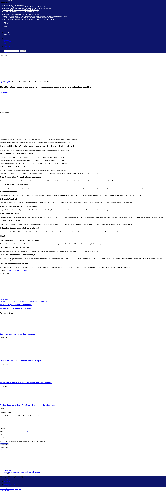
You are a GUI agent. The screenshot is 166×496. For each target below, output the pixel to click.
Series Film (6, 46)
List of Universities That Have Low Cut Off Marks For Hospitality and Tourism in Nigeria (28, 8)
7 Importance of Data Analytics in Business (17, 334)
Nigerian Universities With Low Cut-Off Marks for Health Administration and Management (28, 17)
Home (5, 37)
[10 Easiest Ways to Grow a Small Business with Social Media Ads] (13, 379)
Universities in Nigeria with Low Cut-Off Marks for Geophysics (21, 11)
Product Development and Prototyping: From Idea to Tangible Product (28, 405)
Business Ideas (8, 81)
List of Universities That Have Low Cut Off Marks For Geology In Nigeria (24, 14)
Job (4, 44)
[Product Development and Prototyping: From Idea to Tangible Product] (13, 401)
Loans (5, 43)
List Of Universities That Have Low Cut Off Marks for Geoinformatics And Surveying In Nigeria (30, 19)
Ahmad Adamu (4, 92)
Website (2, 438)
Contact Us (6, 481)
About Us (6, 479)
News (5, 38)
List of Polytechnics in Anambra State (13, 5)
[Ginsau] (2, 29)
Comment (3, 428)
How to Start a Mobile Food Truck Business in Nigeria (21, 361)
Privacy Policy (7, 486)
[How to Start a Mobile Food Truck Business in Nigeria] (17, 357)
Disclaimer (6, 483)
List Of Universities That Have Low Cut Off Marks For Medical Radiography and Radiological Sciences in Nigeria (35, 16)
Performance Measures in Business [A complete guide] (22, 472)
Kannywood (6, 48)
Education (6, 40)
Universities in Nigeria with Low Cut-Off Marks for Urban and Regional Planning (25, 7)
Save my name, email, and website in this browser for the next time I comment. (23, 441)
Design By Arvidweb (29, 477)
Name (2, 431)
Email (2, 434)
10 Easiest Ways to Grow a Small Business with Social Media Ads (26, 383)
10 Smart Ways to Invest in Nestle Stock (17, 270)
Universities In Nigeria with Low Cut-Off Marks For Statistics (20, 13)
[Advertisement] (52, 68)
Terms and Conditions (9, 484)
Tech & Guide (7, 41)
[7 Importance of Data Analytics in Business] (12, 330)
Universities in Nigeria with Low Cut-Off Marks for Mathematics (21, 10)
